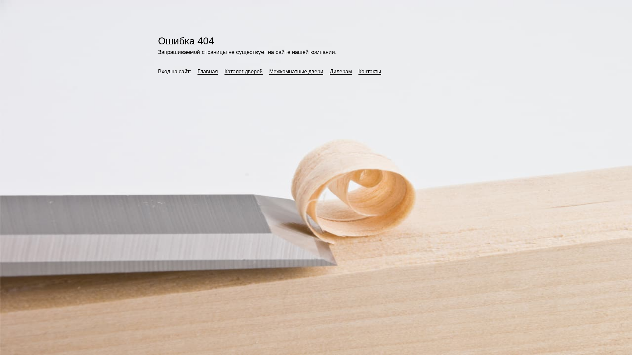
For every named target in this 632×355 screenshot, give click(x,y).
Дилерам (341, 71)
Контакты (369, 71)
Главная (208, 71)
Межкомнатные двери (296, 71)
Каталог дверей (243, 71)
